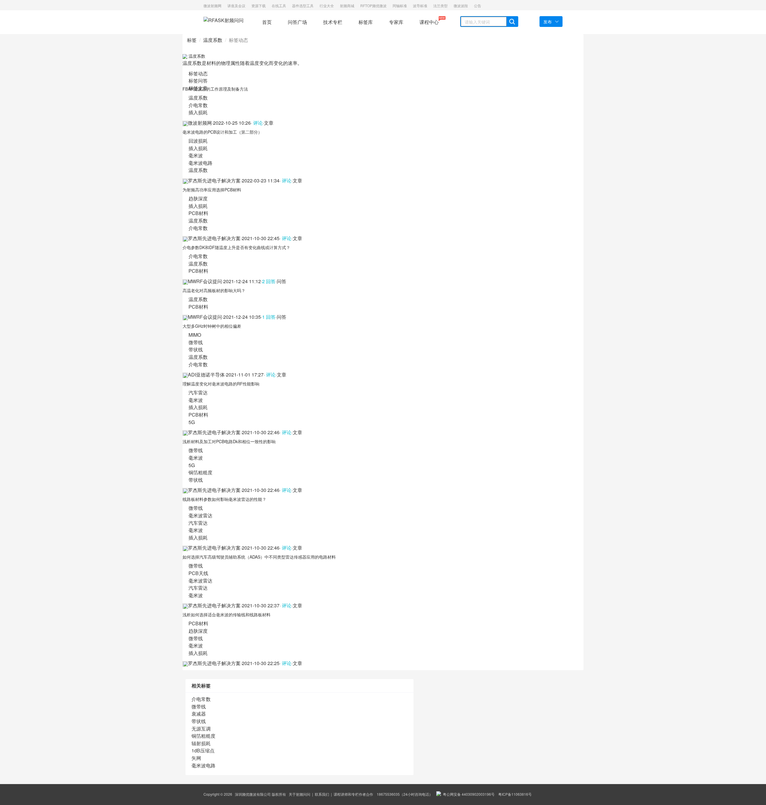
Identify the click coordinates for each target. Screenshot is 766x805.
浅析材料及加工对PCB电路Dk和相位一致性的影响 (229, 441)
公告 (477, 5)
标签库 (365, 22)
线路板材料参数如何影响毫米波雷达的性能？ (224, 499)
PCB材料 (198, 213)
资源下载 (258, 5)
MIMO (195, 334)
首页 (267, 22)
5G (192, 422)
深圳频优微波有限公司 (253, 794)
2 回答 (269, 281)
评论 (257, 122)
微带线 (196, 342)
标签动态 (198, 73)
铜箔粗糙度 (200, 472)
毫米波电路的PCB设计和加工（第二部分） (222, 132)
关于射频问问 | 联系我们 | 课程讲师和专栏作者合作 (331, 794)
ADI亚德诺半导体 (206, 374)
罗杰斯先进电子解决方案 (214, 180)
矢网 (196, 757)
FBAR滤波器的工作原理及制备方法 (215, 89)
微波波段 (461, 5)
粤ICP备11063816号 (515, 794)
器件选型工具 (303, 5)
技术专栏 (332, 22)
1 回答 (269, 316)
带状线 (196, 349)
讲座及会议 (236, 5)
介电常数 (198, 105)
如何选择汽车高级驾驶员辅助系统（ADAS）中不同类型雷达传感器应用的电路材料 (259, 557)
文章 (268, 122)
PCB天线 (198, 573)
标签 (192, 39)
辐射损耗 (201, 743)
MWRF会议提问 (205, 281)
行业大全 (327, 5)
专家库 (396, 22)
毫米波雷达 (200, 515)
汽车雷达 (198, 392)
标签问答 (198, 80)
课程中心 (429, 20)
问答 (281, 281)
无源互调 (201, 728)
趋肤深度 (198, 198)
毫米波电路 (200, 162)
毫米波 (196, 155)
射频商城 (347, 5)
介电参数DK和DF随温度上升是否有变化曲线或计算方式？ (236, 247)
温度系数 (212, 39)
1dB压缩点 (203, 750)
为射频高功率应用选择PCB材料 (212, 190)
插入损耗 (198, 112)
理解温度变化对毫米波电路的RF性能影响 (221, 384)
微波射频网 (212, 5)
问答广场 (297, 22)
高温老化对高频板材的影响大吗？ (214, 290)
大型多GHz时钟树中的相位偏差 (212, 326)
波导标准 (420, 5)
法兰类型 (440, 5)
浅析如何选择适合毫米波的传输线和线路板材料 (226, 615)
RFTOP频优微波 (373, 5)
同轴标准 (400, 5)
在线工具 (279, 5)
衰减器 (199, 713)
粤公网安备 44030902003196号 (468, 794)
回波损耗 (198, 140)
